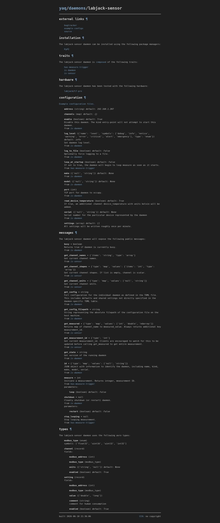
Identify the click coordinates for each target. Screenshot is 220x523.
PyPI (66, 49)
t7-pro (78, 91)
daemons (77, 8)
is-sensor (70, 73)
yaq (62, 8)
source (68, 31)
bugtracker (70, 25)
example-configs (73, 28)
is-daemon (70, 70)
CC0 (141, 516)
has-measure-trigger (76, 67)
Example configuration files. (77, 104)
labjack (68, 91)
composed (101, 62)
